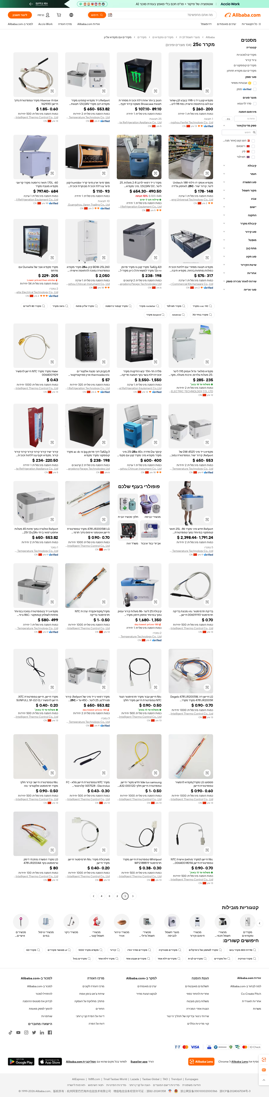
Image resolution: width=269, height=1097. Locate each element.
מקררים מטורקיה (168, 950)
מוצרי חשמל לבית (189, 37)
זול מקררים (220, 958)
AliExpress (78, 1079)
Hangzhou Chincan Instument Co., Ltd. (87, 283)
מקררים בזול (80, 958)
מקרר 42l (31, 950)
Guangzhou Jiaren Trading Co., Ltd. (89, 204)
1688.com (94, 1079)
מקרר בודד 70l (200, 314)
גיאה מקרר (58, 306)
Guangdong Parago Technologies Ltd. (139, 283)
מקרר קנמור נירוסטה (116, 306)
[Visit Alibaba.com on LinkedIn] (42, 1032)
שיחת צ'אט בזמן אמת (91, 993)
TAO (165, 1079)
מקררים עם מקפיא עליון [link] (118, 37)
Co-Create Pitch (251, 993)
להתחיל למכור (44, 993)
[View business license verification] (170, 1091)
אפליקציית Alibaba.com (81, 1061)
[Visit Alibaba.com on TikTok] (10, 1032)
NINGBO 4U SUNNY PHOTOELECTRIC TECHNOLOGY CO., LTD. (191, 391)
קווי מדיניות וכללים (198, 1023)
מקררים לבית (195, 958)
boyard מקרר (153, 314)
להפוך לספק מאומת (40, 1008)
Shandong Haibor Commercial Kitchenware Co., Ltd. (191, 283)
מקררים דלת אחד (167, 958)
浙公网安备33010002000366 (198, 1091)
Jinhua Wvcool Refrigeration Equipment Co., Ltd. (139, 206)
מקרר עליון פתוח (85, 306)
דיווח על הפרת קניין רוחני (90, 1016)
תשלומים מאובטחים (197, 986)
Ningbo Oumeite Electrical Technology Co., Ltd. (35, 292)
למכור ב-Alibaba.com (39, 986)
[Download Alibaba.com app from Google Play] (21, 1062)
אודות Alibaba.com (249, 978)
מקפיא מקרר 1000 (88, 950)
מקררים (142, 37)
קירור (113, 950)
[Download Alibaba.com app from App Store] (50, 1062)
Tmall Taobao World (115, 1079)
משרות (257, 1008)
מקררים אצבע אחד (136, 958)
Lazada (134, 1079)
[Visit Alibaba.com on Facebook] (49, 1032)
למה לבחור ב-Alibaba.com (245, 986)
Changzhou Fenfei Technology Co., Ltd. (191, 122)
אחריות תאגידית (251, 1001)
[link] (264, 1060)
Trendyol (176, 1079)
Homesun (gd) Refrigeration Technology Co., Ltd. (87, 388)
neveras (176, 314)
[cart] (58, 15)
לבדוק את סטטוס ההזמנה (37, 1001)
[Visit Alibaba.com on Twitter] (34, 1032)
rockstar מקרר (147, 306)
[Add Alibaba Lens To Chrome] (201, 1062)
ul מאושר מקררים (57, 950)
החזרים (100, 1008)
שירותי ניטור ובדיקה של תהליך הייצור (188, 1016)
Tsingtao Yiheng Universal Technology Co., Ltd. (191, 199)
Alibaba (210, 37)
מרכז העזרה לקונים (93, 986)
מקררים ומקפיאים (162, 37)
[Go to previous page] (132, 896)
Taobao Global (150, 1079)
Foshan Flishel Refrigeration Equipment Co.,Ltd (139, 388)
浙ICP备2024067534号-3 (235, 1091)
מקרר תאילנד (174, 306)
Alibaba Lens (239, 1061)
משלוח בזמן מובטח (198, 1001)
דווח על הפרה (96, 1023)
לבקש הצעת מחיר (146, 993)
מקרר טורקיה (245, 958)
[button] (110, 15)
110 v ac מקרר (200, 306)
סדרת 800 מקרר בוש (240, 950)
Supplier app (139, 1061)
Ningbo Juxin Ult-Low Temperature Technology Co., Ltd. (87, 117)
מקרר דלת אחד (106, 958)
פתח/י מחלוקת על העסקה (89, 1001)
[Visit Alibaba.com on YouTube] (18, 1032)
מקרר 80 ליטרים (32, 306)
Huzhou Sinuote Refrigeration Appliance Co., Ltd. (139, 122)
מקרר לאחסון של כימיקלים (203, 950)
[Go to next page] (93, 896)
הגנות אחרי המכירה (197, 1008)
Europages (191, 1079)
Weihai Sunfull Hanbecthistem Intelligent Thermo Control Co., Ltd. (35, 117)
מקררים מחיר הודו (137, 950)
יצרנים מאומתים (147, 986)
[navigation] (239, 467)
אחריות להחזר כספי (197, 993)
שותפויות (46, 1016)
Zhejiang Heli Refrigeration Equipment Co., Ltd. (35, 199)
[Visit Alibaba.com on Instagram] (26, 1032)
